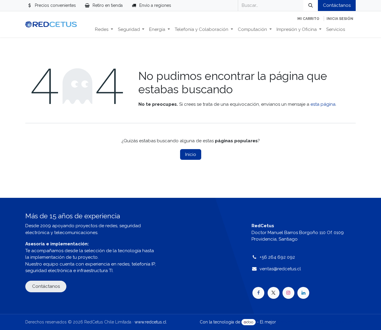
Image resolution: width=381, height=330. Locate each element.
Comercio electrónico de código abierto (316, 322)
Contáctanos (337, 5)
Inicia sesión (340, 19)
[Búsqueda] (310, 5)
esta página (322, 104)
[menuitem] (104, 29)
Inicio (190, 154)
